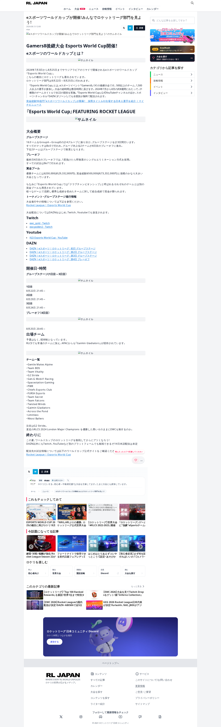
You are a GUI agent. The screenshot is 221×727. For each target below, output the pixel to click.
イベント (120, 9)
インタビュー (136, 9)
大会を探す (97, 692)
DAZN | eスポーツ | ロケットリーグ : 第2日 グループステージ (63, 252)
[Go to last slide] (31, 546)
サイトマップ (142, 704)
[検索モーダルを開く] (192, 3)
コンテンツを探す (100, 698)
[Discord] (100, 717)
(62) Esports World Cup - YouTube (49, 237)
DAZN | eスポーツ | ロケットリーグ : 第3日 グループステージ (63, 255)
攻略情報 (107, 9)
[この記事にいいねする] (135, 460)
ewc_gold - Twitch (40, 223)
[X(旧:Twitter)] (61, 717)
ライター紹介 (98, 704)
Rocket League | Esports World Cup (48, 205)
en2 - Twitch (45, 227)
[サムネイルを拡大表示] (85, 60)
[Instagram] (81, 717)
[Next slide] (140, 546)
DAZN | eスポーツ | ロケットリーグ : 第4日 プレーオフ (60, 259)
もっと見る (136, 586)
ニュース (93, 9)
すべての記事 (98, 680)
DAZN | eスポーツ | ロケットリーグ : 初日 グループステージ (62, 248)
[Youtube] (120, 717)
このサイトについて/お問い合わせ (153, 680)
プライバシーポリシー (147, 698)
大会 (79, 9)
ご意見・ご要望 (143, 692)
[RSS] (160, 717)
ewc (32, 227)
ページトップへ (110, 663)
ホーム (67, 9)
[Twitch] (140, 717)
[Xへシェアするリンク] (124, 28)
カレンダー (153, 9)
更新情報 (140, 686)
